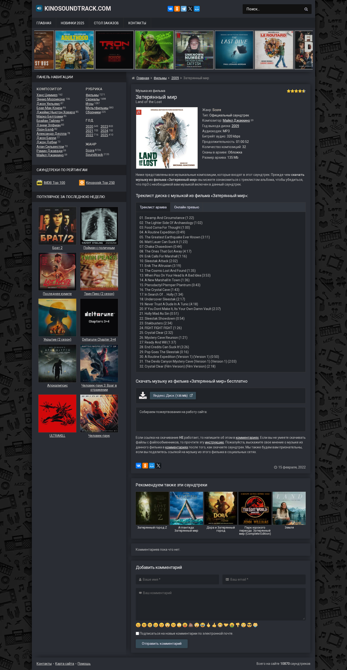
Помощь (84, 664)
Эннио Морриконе (51, 99)
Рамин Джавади (50, 151)
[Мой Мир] (197, 9)
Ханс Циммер (47, 95)
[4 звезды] (300, 91)
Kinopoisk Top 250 (100, 183)
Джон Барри (46, 138)
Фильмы (92, 95)
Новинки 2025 (72, 23)
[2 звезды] (292, 91)
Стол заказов (106, 23)
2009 (235, 126)
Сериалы (93, 99)
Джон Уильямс (48, 104)
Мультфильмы (97, 108)
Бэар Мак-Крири (49, 108)
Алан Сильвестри (50, 147)
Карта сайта (64, 664)
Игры (89, 104)
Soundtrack (94, 155)
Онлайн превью (186, 207)
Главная (44, 23)
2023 (104, 126)
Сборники (93, 112)
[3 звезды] (296, 91)
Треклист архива (153, 207)
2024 (104, 131)
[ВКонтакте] (170, 9)
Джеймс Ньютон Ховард (56, 112)
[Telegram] (183, 9)
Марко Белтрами (50, 116)
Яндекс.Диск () (171, 395)
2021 (89, 131)
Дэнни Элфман (49, 125)
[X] (190, 9)
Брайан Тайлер (48, 121)
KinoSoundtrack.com (77, 8)
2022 (89, 135)
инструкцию (214, 442)
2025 (104, 135)
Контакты (137, 23)
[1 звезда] (289, 91)
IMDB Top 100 (54, 183)
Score (90, 150)
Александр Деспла (52, 134)
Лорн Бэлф (45, 129)
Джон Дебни (47, 142)
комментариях (247, 437)
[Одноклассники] (177, 9)
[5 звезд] (304, 91)
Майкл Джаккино (50, 155)
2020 (89, 126)
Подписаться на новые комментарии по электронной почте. (186, 633)
